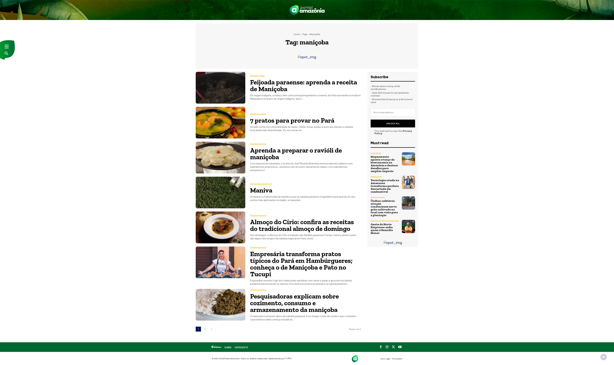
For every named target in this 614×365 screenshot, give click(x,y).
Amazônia (376, 153)
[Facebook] (380, 347)
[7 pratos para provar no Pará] (220, 123)
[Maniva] (220, 192)
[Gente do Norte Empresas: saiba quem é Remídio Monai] (408, 226)
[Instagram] (387, 347)
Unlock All (393, 123)
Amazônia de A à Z (261, 184)
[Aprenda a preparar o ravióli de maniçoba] (220, 157)
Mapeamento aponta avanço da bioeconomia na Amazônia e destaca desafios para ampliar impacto (384, 164)
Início (297, 34)
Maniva (261, 190)
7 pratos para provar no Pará (292, 120)
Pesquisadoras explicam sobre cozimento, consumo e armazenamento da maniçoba (294, 303)
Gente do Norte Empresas (385, 221)
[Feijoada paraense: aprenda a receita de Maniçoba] (220, 88)
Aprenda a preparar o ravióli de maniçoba (296, 153)
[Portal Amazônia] (307, 10)
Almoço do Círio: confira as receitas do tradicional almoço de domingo (302, 225)
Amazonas (376, 177)
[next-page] (211, 329)
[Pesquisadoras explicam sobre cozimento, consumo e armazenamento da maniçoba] (220, 305)
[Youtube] (400, 347)
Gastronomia (258, 114)
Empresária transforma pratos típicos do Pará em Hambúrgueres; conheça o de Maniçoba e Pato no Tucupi (301, 264)
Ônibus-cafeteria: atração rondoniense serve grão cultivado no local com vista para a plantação (384, 208)
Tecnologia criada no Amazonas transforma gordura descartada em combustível (385, 185)
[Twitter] (393, 347)
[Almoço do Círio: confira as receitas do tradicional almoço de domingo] (220, 227)
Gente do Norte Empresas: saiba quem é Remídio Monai (382, 229)
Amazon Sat (257, 76)
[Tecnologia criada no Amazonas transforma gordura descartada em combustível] (408, 182)
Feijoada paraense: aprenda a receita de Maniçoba (303, 85)
